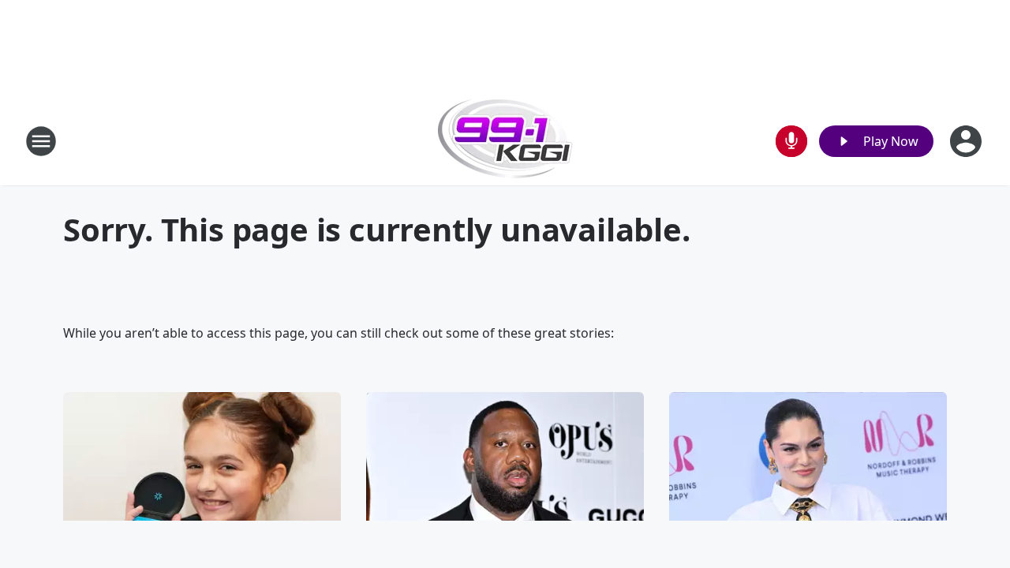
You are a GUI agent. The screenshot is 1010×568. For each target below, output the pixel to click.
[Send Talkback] (791, 141)
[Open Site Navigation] (41, 141)
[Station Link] (505, 140)
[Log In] (967, 141)
